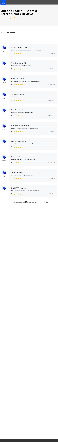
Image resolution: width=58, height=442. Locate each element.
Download (37, 6)
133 (28, 202)
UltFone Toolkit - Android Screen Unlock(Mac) (12, 6)
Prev (12, 202)
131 (23, 202)
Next (38, 202)
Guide (25, 7)
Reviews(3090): (5, 18)
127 (14, 202)
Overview (19, 7)
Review (30, 7)
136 (35, 202)
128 (17, 202)
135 (32, 202)
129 (19, 202)
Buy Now (46, 6)
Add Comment (50, 33)
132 (26, 202)
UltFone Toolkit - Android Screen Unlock (4, 6)
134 (30, 202)
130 (21, 202)
